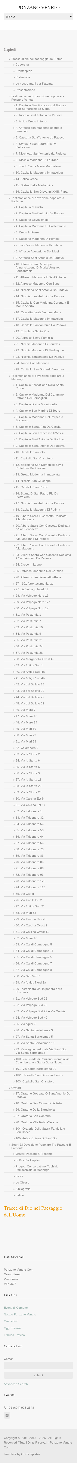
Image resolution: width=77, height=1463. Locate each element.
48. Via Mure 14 (26, 722)
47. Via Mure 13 (26, 716)
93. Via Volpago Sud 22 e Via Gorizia (40, 1011)
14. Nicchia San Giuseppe (33, 480)
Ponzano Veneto (38, 7)
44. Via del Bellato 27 (30, 697)
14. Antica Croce (27, 179)
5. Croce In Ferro (27, 232)
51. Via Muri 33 (26, 741)
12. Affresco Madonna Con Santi (37, 283)
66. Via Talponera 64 (30, 836)
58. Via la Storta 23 (28, 786)
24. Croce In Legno (29, 564)
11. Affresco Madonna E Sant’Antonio (41, 277)
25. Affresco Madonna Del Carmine (39, 571)
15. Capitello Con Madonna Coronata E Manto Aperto (42, 304)
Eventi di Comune (16, 1307)
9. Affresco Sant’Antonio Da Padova (40, 257)
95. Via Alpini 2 (26, 1024)
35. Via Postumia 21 (29, 640)
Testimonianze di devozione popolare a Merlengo (37, 377)
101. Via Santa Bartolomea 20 (36, 1068)
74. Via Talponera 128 (30, 887)
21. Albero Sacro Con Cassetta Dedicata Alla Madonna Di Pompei (43, 537)
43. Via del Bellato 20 (30, 690)
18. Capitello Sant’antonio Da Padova (41, 325)
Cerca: (8, 1358)
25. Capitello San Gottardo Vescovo (40, 369)
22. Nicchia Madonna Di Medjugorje (40, 350)
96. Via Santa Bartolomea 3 (34, 1030)
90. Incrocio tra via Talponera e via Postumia (39, 990)
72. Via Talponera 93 (30, 874)
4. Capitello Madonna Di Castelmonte (41, 226)
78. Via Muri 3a (26, 912)
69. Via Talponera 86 (30, 855)
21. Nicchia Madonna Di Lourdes (38, 344)
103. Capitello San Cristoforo (35, 1081)
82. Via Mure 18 (26, 938)
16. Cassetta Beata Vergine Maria (38, 312)
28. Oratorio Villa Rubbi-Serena (37, 1122)
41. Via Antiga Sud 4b (30, 678)
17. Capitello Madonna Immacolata (39, 318)
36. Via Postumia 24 (29, 646)
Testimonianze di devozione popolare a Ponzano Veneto (37, 98)
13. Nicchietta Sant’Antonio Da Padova (42, 290)
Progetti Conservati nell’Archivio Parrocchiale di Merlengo (37, 1168)
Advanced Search (16, 1384)
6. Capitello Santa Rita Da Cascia (38, 426)
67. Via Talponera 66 (30, 843)
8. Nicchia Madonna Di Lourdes (37, 160)
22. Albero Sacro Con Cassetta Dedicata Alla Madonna (43, 546)
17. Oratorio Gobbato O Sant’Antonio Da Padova (43, 1095)
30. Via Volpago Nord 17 (32, 608)
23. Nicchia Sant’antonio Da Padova (40, 356)
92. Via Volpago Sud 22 (31, 1005)
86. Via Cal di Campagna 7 (34, 963)
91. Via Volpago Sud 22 (31, 998)
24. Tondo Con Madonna (32, 363)
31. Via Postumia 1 (28, 614)
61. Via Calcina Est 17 (30, 805)
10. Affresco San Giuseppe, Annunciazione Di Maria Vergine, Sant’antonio (38, 267)
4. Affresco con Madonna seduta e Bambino (39, 129)
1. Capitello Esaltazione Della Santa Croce (40, 386)
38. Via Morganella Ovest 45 (35, 659)
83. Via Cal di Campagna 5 (34, 944)
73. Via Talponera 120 (30, 881)
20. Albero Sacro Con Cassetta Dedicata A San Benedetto (43, 527)
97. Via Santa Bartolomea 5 (34, 1036)
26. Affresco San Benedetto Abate (38, 577)
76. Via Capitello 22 (29, 900)
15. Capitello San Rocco (32, 487)
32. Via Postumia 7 (28, 621)
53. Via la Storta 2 (28, 754)
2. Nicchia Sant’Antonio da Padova (39, 115)
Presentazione (25, 90)
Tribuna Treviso (14, 1335)
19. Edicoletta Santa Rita (32, 331)
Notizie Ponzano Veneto (20, 1314)
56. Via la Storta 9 (28, 773)
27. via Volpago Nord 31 (32, 589)
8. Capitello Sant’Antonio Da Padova (40, 439)
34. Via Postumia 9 (28, 633)
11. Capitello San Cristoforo (34, 458)
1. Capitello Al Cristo (29, 207)
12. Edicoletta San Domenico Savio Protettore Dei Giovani (39, 466)
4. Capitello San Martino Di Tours (38, 410)
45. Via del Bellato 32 (30, 703)
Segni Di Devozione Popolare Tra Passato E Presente (41, 1146)
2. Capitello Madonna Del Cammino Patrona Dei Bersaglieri (40, 396)
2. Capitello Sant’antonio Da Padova (40, 213)
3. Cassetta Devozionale (32, 219)
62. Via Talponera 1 (29, 811)
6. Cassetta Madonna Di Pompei (37, 238)
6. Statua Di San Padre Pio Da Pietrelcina (36, 145)
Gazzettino (11, 1321)
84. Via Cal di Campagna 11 (34, 950)
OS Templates (30, 1454)
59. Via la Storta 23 (28, 792)
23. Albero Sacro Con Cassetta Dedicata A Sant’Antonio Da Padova (43, 556)
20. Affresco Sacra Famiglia (34, 337)
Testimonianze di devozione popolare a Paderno (37, 199)
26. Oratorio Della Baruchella (35, 1109)
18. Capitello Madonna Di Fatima (38, 509)
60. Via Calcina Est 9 (30, 798)
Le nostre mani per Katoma (34, 83)
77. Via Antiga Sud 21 (30, 906)
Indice (20, 1195)
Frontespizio (24, 71)
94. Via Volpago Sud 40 (31, 1017)
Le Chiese (22, 1182)
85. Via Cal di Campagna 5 (34, 957)
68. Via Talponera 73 (30, 849)
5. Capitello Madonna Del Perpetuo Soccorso (39, 418)
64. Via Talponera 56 (30, 824)
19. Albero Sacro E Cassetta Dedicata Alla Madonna (41, 517)
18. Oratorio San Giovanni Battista (39, 1103)
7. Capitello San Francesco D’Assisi (40, 433)
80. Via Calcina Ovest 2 (31, 925)
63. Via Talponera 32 (30, 817)
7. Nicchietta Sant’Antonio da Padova (41, 153)
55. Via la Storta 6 (28, 766)
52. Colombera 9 (27, 747)
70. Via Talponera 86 (30, 862)
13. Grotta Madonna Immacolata (38, 474)
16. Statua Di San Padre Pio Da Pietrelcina (37, 495)
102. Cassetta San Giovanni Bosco (39, 1075)
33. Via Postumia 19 (29, 627)
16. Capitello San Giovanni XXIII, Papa (42, 191)
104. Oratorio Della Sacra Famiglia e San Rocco (40, 1130)
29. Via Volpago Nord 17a (33, 602)
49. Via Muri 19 (26, 728)
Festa (19, 1176)
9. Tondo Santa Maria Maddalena (38, 166)
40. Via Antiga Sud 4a (30, 671)
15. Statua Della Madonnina (34, 185)
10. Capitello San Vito (30, 452)
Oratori (16, 1087)
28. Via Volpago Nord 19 (32, 595)
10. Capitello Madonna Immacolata (39, 172)
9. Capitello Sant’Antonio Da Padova (40, 445)
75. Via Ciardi (25, 893)
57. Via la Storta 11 (28, 779)
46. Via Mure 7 (26, 709)
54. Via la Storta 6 (28, 760)
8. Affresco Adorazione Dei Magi (37, 251)
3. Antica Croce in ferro (31, 121)
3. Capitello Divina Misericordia (36, 404)
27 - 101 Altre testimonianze (34, 583)
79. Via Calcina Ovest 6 (31, 919)
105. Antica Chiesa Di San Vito (36, 1138)
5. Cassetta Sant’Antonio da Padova (40, 137)
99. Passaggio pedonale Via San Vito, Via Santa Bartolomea (41, 1051)
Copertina (22, 64)
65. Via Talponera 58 (30, 830)
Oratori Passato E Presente (34, 1153)
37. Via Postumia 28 (29, 652)
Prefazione (23, 77)
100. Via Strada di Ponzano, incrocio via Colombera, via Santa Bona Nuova (43, 1060)
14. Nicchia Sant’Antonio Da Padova (40, 296)
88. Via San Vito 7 (28, 976)
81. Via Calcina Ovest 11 (32, 931)
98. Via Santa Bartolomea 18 (35, 1043)
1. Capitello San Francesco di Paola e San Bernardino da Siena (41, 107)
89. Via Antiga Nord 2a (31, 982)
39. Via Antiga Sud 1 (29, 665)
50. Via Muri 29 (26, 735)
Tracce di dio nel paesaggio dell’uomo (36, 58)
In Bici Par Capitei (28, 1160)
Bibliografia (23, 1188)
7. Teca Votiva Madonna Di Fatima (39, 245)
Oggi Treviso (12, 1328)
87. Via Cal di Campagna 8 (34, 969)
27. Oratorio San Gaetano (33, 1116)
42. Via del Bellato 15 (30, 684)
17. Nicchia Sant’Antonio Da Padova (40, 503)
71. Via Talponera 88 (30, 868)
